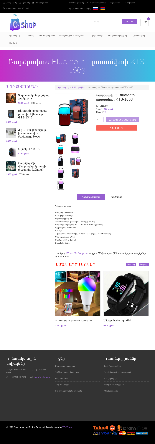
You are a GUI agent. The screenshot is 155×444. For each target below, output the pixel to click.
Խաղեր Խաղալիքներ (117, 35)
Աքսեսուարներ (138, 35)
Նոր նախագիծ (129, 3)
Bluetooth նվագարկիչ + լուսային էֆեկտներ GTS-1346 (34, 114)
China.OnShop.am (77, 253)
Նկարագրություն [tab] (91, 196)
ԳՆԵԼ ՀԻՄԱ (116, 128)
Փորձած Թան (115, 3)
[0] (144, 22)
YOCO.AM (67, 427)
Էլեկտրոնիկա (97, 35)
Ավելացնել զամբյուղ (122, 120)
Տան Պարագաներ (47, 35)
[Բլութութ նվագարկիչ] (60, 138)
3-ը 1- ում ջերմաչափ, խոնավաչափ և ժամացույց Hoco (32, 133)
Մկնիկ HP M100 (29, 149)
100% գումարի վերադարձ (97, 3)
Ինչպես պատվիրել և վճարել (79, 8)
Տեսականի (29, 35)
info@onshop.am (41, 377)
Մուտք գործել (11, 3)
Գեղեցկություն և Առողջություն (72, 35)
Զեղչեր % (13, 43)
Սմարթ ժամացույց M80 (117, 320)
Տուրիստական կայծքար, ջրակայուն (34, 96)
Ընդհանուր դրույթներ (76, 3)
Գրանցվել (25, 3)
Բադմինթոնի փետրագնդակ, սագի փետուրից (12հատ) (32, 166)
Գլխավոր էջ (14, 35)
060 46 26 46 (23, 8)
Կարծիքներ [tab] (116, 196)
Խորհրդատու (10, 8)
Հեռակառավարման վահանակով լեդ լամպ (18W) (74, 320)
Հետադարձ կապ (41, 3)
